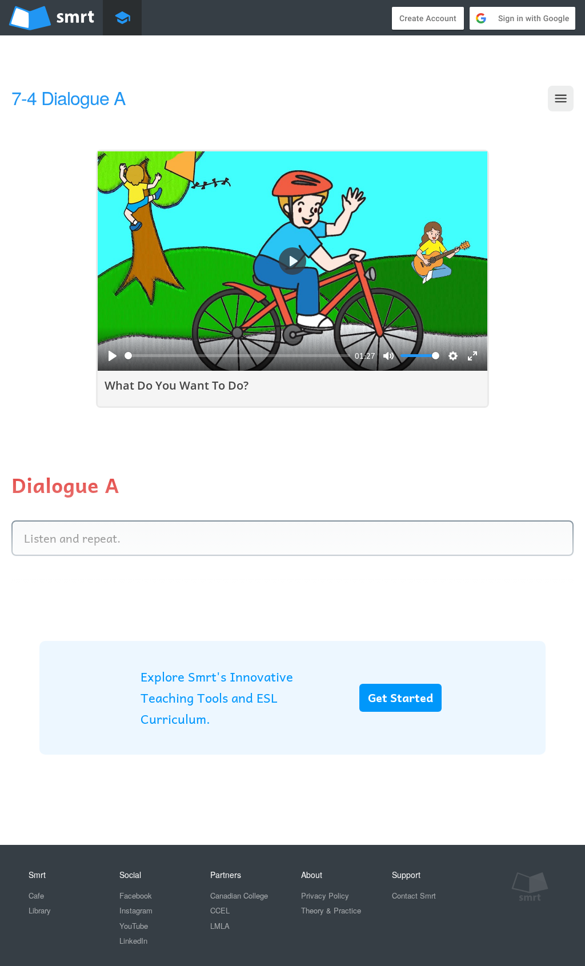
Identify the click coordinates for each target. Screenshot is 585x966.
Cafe (36, 895)
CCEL (220, 910)
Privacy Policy (325, 895)
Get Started (400, 697)
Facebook (135, 895)
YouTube (133, 925)
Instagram (136, 910)
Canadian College (239, 895)
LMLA (220, 925)
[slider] (237, 355)
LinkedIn (133, 940)
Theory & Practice (331, 910)
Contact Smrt (414, 895)
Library (40, 910)
